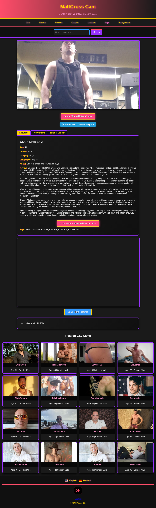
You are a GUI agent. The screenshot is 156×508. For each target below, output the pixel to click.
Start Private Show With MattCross (78, 223)
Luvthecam (97, 365)
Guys (107, 23)
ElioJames (135, 365)
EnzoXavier (135, 398)
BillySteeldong (59, 398)
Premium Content (57, 133)
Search (96, 32)
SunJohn (20, 431)
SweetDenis (135, 465)
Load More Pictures (78, 312)
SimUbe (97, 431)
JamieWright (59, 431)
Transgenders (124, 23)
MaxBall (97, 465)
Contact (78, 499)
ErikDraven (20, 365)
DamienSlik (59, 465)
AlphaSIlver (135, 431)
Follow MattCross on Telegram (79, 124)
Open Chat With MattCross (78, 116)
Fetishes (58, 23)
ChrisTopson (21, 398)
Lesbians (92, 23)
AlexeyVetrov (21, 465)
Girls (28, 23)
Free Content (39, 133)
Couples (75, 23)
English (72, 480)
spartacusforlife (59, 365)
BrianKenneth (97, 398)
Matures (42, 23)
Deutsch (87, 480)
